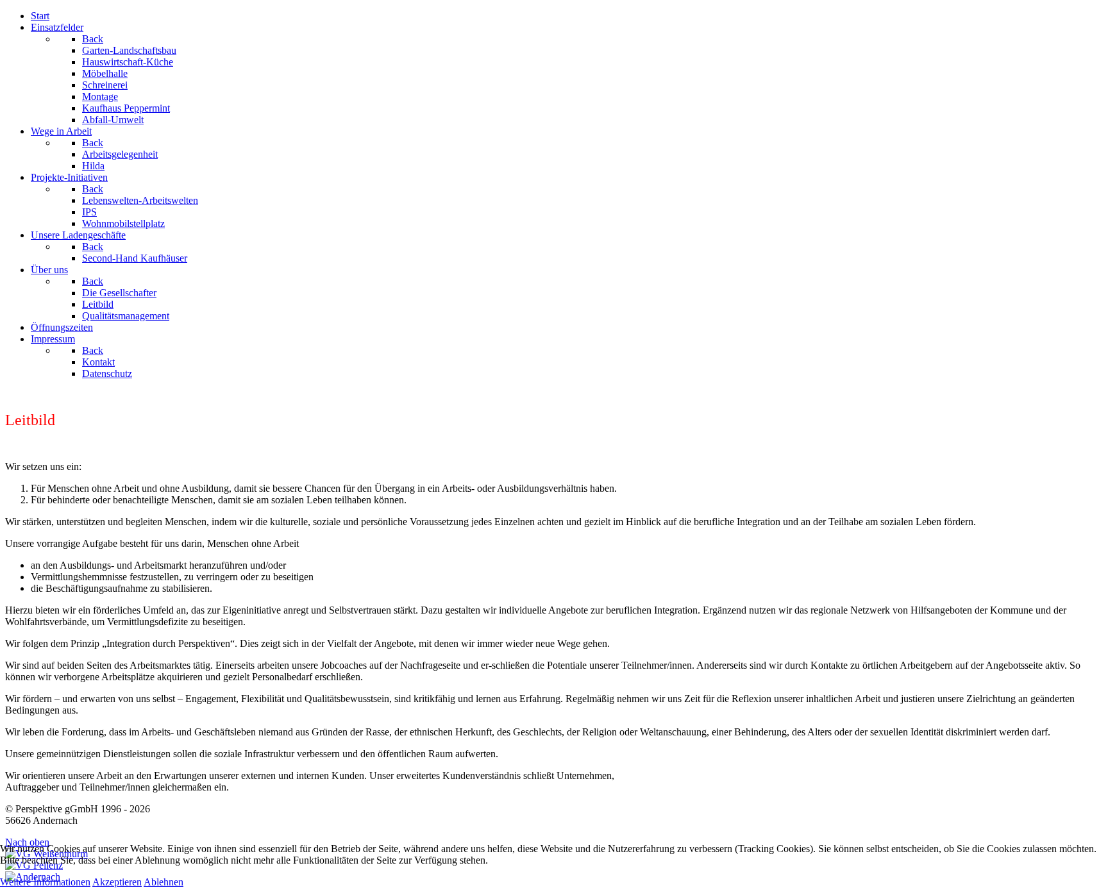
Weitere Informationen (45, 881)
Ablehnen (163, 881)
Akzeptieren (117, 881)
